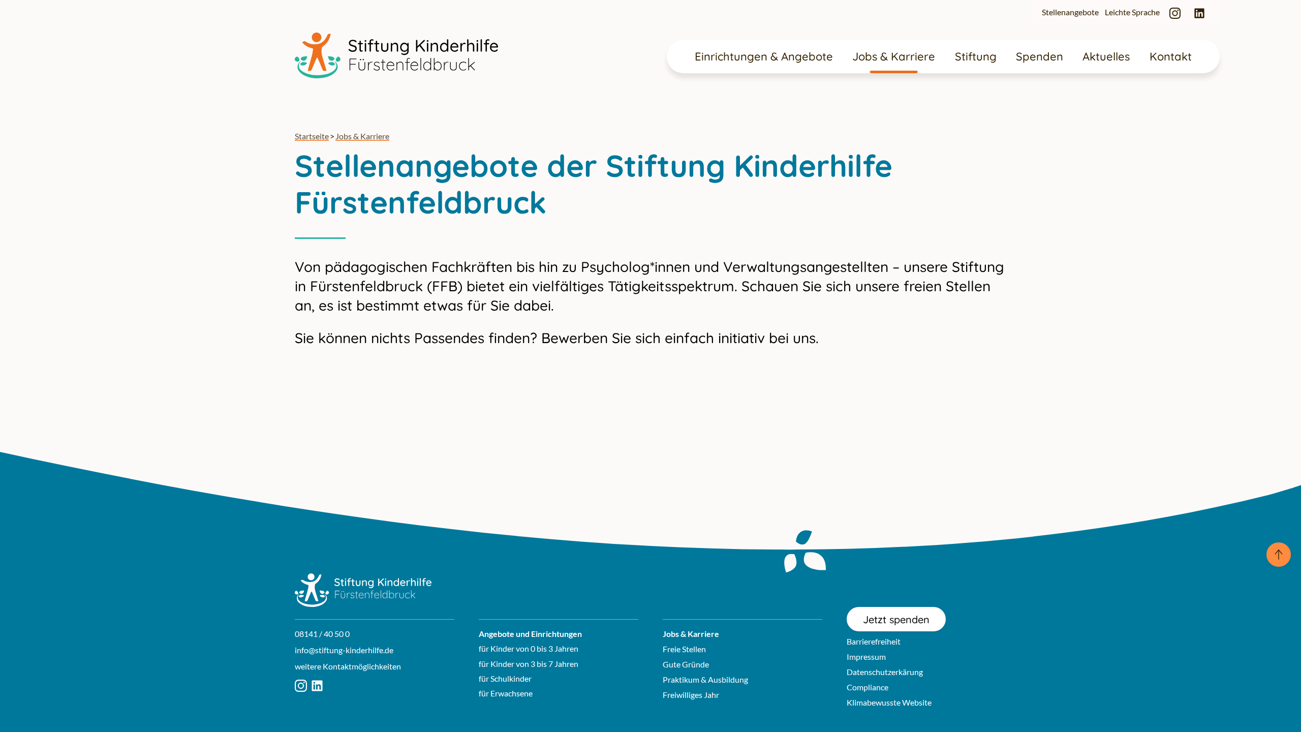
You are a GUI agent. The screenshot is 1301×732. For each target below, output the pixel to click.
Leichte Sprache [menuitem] (1132, 12)
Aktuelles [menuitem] (1106, 56)
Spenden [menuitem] (1039, 56)
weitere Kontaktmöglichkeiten (348, 666)
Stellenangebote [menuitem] (1070, 12)
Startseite (312, 136)
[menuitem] (1175, 12)
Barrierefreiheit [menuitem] (874, 641)
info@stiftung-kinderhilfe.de (344, 650)
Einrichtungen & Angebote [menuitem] (764, 56)
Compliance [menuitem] (867, 687)
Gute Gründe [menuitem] (686, 664)
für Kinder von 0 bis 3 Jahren (528, 648)
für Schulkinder (505, 678)
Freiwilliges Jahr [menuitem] (691, 694)
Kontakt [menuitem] (1171, 56)
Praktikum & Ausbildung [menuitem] (705, 679)
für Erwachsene (506, 693)
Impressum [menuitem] (866, 656)
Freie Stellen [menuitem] (684, 649)
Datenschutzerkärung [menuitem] (885, 672)
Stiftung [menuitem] (976, 56)
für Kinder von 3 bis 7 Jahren (528, 663)
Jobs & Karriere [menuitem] (893, 56)
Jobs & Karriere (362, 136)
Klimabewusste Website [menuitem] (889, 702)
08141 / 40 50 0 (322, 633)
